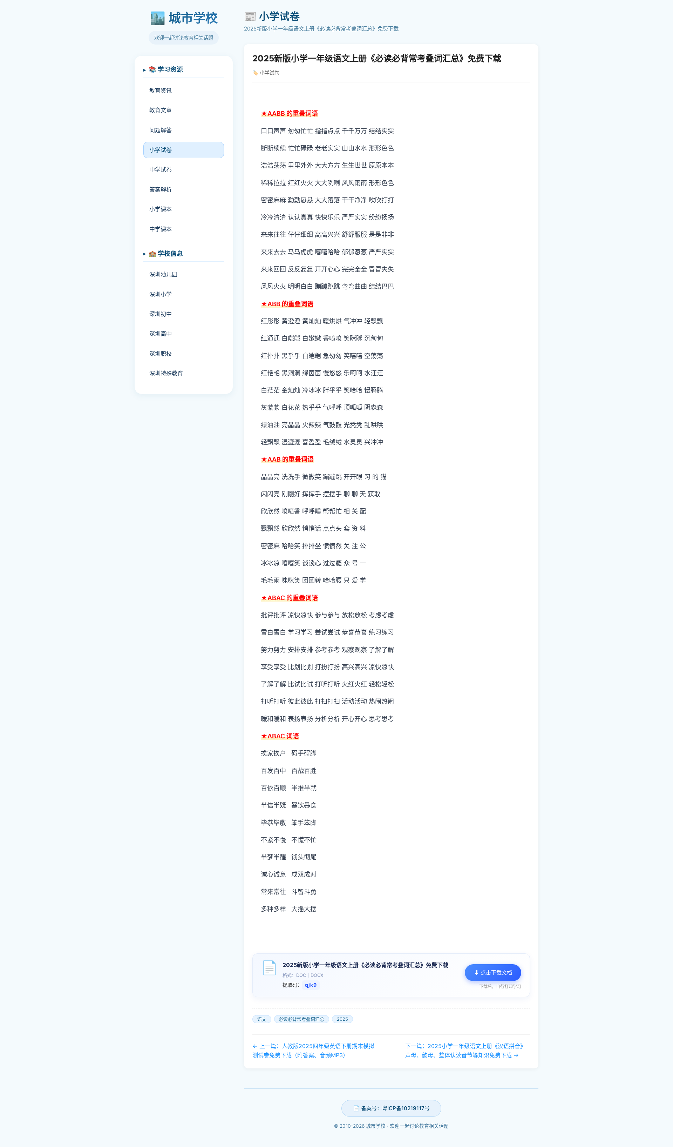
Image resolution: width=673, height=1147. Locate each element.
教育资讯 (160, 90)
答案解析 (160, 189)
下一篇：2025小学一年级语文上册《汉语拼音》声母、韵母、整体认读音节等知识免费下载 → (465, 1050)
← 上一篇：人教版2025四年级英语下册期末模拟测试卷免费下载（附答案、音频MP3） (313, 1050)
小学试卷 (160, 149)
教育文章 (160, 110)
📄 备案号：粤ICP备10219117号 (391, 1108)
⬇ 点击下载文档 (493, 972)
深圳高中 (160, 333)
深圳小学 (160, 294)
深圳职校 (160, 353)
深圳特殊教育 (166, 373)
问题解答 (160, 130)
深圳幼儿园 (163, 274)
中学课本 (160, 229)
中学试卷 (160, 169)
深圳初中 (160, 313)
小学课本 (160, 209)
